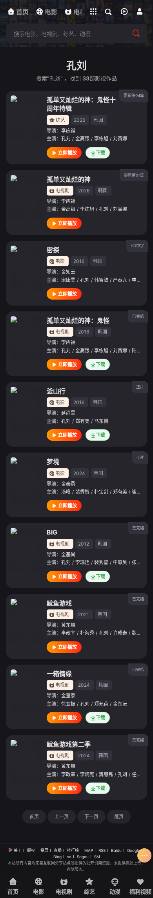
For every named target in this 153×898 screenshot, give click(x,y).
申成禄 (139, 280)
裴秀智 (82, 492)
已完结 (138, 316)
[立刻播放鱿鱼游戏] (26, 621)
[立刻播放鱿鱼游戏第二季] (26, 762)
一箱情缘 (59, 674)
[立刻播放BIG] (26, 550)
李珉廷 (82, 562)
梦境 (53, 462)
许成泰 (120, 633)
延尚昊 (68, 413)
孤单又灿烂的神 (69, 179)
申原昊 (120, 562)
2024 (79, 473)
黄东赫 (68, 625)
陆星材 (139, 351)
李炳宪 (87, 774)
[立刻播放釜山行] (26, 409)
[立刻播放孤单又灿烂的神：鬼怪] (26, 338)
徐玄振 (68, 704)
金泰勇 (68, 484)
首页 (34, 817)
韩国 (98, 120)
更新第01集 (134, 175)
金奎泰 (68, 696)
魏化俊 (139, 633)
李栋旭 (101, 139)
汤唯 (66, 492)
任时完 (139, 774)
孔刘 (66, 139)
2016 (78, 261)
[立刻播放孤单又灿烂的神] (26, 197)
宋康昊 (68, 280)
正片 (140, 386)
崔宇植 (139, 492)
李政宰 (68, 633)
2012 (83, 544)
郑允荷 (101, 704)
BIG (52, 532)
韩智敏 (101, 280)
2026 (79, 120)
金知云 (68, 272)
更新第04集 (134, 95)
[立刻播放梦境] (26, 479)
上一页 (62, 817)
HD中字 (137, 245)
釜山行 (56, 391)
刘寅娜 (120, 139)
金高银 (82, 139)
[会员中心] (140, 11)
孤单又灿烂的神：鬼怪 (78, 320)
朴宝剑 (101, 492)
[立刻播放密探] (26, 268)
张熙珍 (139, 562)
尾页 (119, 817)
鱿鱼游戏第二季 (69, 744)
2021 (83, 614)
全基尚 (68, 554)
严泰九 (120, 280)
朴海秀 (87, 633)
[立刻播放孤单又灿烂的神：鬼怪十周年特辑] (26, 117)
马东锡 (101, 421)
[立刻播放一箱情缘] (26, 691)
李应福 (68, 131)
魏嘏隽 (106, 774)
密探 (53, 250)
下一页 (91, 817)
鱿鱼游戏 (59, 603)
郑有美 (82, 421)
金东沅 (120, 704)
